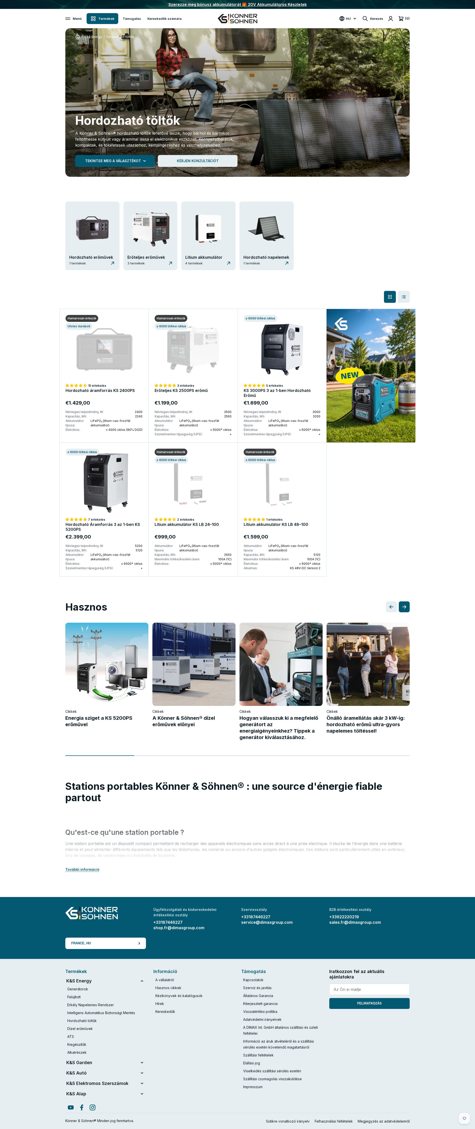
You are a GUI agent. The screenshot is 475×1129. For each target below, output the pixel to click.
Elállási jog (251, 1063)
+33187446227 (168, 922)
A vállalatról (164, 980)
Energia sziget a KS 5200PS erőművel (98, 721)
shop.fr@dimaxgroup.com (178, 927)
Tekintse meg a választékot (113, 161)
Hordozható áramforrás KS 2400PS (100, 390)
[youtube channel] (70, 1107)
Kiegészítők (76, 1044)
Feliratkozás (369, 1003)
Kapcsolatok (253, 980)
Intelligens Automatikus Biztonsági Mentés (101, 1013)
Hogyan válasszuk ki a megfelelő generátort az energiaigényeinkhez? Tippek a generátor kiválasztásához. (278, 727)
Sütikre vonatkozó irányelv (288, 1121)
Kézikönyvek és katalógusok (179, 996)
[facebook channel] (81, 1107)
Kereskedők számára (164, 19)
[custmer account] (391, 19)
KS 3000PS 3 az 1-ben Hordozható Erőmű (277, 393)
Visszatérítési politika (260, 1011)
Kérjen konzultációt (198, 161)
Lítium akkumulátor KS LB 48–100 (276, 524)
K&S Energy (93, 37)
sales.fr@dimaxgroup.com (355, 922)
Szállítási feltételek (258, 1055)
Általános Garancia (258, 996)
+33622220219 (344, 916)
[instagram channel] (92, 1107)
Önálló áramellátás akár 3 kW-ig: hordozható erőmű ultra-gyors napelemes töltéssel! (366, 724)
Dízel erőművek (80, 1028)
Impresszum (252, 1087)
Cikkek (71, 711)
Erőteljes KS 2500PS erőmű (181, 390)
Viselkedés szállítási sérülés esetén (272, 1071)
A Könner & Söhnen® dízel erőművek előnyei (183, 721)
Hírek (159, 1003)
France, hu (81, 943)
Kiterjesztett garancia (260, 1003)
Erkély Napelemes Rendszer (90, 1005)
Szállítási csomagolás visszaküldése (272, 1079)
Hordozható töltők (82, 1021)
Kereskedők (165, 1011)
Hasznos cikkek (168, 988)
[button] (77, 385)
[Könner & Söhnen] (237, 18)
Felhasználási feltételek (334, 1121)
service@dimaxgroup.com (267, 922)
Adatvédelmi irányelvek (262, 1019)
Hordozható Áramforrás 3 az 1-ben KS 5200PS (103, 527)
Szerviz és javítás (257, 988)
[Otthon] (77, 36)
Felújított (74, 997)
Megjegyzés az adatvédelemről (384, 1121)
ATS (70, 1036)
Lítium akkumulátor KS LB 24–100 (187, 524)
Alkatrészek (77, 1052)
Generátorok (77, 989)
